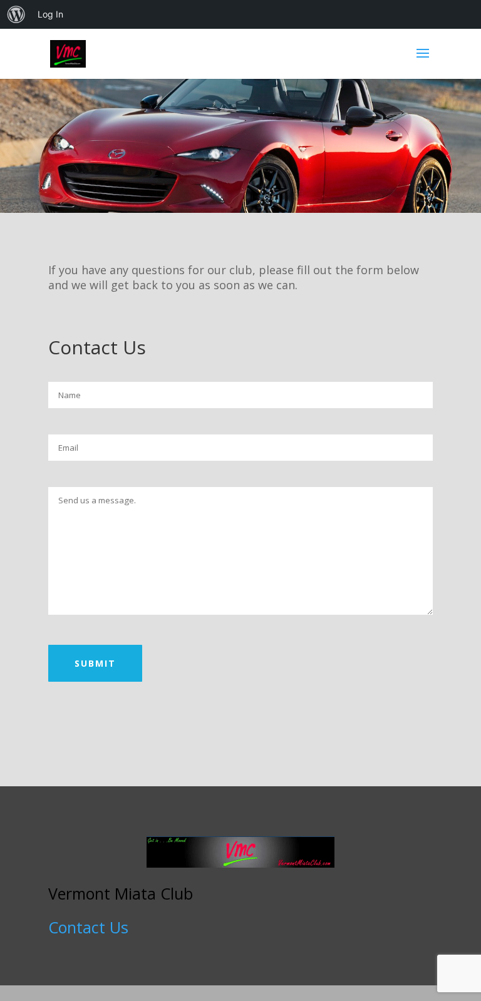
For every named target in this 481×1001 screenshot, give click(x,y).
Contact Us (88, 927)
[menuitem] (16, 14)
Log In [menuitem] (50, 14)
